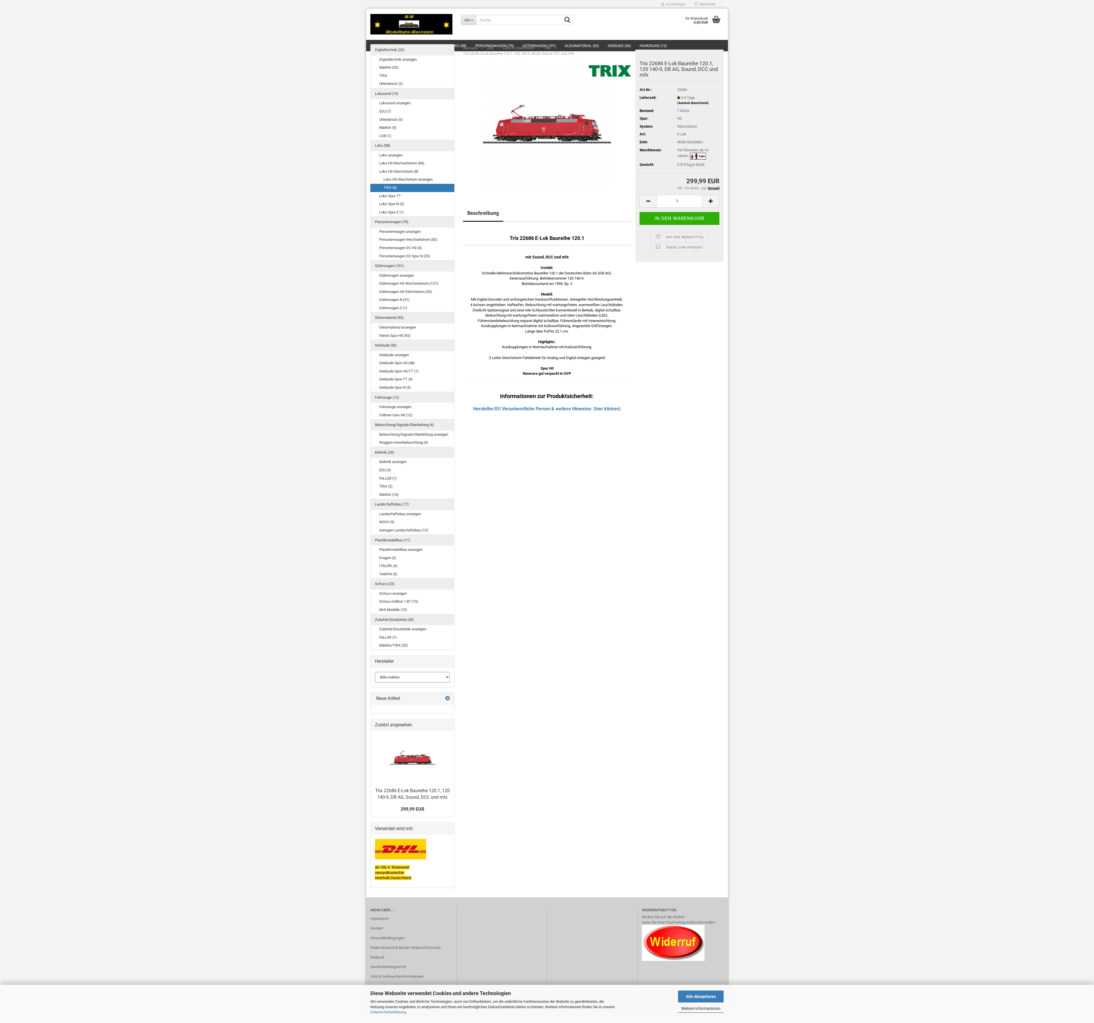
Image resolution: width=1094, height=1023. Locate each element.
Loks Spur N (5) (391, 204)
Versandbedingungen (387, 938)
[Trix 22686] (547, 124)
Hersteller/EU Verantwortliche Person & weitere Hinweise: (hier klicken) (547, 408)
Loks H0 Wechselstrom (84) (401, 163)
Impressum (379, 918)
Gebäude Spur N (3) (395, 387)
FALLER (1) (388, 478)
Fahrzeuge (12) (387, 397)
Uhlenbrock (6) (391, 119)
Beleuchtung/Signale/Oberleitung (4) (404, 425)
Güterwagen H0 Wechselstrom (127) (408, 283)
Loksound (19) (386, 93)
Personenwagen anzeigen (400, 231)
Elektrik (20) (384, 452)
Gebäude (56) (386, 345)
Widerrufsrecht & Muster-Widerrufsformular (405, 947)
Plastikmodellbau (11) (392, 540)
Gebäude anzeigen (394, 355)
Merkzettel (706, 4)
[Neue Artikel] (447, 698)
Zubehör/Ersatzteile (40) (394, 620)
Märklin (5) (388, 127)
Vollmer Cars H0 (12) (396, 415)
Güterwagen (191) (389, 266)
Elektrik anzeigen (393, 462)
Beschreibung (483, 213)
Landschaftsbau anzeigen (400, 514)
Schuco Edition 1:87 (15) (398, 601)
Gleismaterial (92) (389, 317)
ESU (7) (385, 111)
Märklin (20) (389, 67)
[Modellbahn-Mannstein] (411, 24)
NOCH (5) (387, 522)
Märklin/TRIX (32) (393, 645)
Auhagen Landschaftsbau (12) (403, 530)
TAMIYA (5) (388, 574)
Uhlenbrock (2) (391, 83)
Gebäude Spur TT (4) (396, 379)
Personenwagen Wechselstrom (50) (408, 239)
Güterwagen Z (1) (393, 308)
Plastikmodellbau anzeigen (401, 549)
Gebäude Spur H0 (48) (397, 363)
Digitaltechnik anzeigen (398, 59)
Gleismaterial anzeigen (397, 327)
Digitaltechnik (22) (390, 50)
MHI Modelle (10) (393, 610)
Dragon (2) (387, 558)
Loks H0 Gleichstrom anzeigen (408, 179)
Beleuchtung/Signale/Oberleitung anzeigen (413, 434)
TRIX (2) (386, 486)
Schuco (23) (385, 584)
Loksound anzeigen (395, 103)
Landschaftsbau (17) (392, 504)
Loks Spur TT (390, 196)
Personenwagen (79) (392, 222)
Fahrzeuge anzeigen (395, 407)
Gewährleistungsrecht (388, 967)
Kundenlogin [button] (675, 4)
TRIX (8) (390, 188)
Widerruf (377, 957)
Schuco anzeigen (393, 593)
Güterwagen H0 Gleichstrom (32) (405, 292)
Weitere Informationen (701, 1008)
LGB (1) (385, 136)
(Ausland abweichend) (693, 103)
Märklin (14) (389, 494)
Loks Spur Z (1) (391, 212)
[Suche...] (567, 20)
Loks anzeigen (391, 155)
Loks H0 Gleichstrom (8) (399, 171)
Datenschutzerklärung (388, 1012)
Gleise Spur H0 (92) (395, 335)
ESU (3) (385, 470)
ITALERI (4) (388, 566)
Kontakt (376, 928)
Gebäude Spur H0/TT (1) (399, 371)
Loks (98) (382, 145)
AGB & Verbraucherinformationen (397, 976)
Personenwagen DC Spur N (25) (404, 256)
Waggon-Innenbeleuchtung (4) (403, 442)
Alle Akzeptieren (701, 996)
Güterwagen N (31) (394, 299)
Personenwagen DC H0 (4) (400, 248)
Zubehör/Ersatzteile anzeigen (402, 629)
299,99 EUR (412, 809)
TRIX (383, 76)
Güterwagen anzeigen (396, 275)
